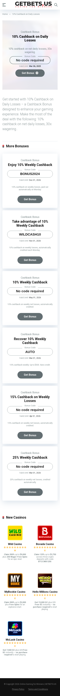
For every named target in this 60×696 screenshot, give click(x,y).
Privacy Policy (18, 689)
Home (5, 14)
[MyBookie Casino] (15, 587)
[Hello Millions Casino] (45, 587)
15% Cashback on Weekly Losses (30, 399)
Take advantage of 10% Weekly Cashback (30, 223)
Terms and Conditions (38, 689)
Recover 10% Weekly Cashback (30, 341)
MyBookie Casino (14, 591)
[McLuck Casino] (15, 635)
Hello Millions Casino (45, 591)
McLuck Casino (15, 639)
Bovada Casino (45, 544)
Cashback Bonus (30, 31)
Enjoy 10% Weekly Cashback (30, 165)
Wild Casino (15, 544)
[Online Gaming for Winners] (30, 4)
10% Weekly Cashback (30, 282)
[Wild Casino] (15, 540)
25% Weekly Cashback (30, 457)
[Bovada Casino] (45, 540)
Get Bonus (28, 73)
